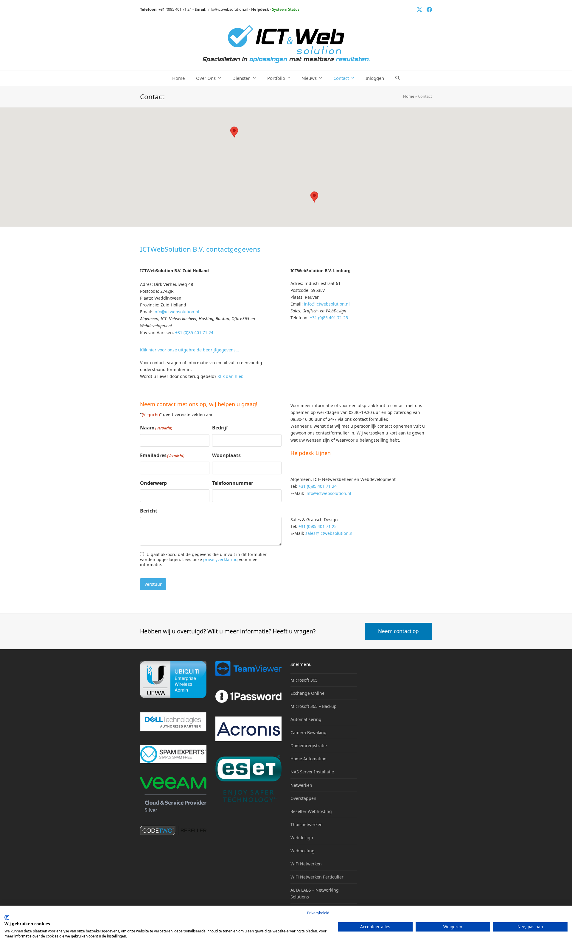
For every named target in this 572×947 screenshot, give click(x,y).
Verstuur (153, 584)
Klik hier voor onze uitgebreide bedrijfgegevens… (189, 350)
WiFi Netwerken (306, 864)
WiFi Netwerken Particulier (316, 877)
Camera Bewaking (308, 732)
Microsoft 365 (304, 680)
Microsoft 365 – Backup (313, 706)
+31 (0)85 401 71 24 (175, 9)
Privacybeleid (318, 912)
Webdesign (301, 837)
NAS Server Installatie (312, 772)
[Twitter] (419, 9)
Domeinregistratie (308, 745)
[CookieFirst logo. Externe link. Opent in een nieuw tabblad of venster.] (6, 917)
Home (408, 96)
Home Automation (308, 758)
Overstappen (303, 798)
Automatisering (305, 719)
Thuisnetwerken (306, 824)
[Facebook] (429, 9)
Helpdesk (260, 9)
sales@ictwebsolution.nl (329, 533)
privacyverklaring (220, 559)
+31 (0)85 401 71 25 (329, 317)
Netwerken (301, 785)
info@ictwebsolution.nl (227, 9)
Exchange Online (307, 693)
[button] (397, 78)
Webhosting (302, 850)
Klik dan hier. (230, 376)
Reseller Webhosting (311, 811)
